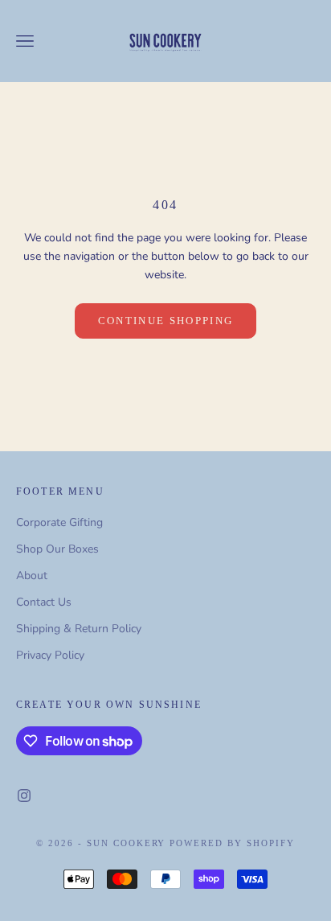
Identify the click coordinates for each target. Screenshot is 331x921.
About (31, 575)
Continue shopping (166, 321)
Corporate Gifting (59, 522)
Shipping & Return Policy (78, 628)
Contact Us (44, 602)
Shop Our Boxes (57, 549)
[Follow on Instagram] (24, 795)
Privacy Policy (50, 655)
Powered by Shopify (232, 843)
